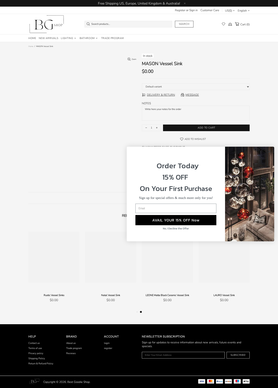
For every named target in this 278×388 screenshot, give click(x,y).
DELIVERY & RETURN (161, 95)
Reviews (71, 353)
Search (184, 24)
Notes (146, 103)
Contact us (34, 343)
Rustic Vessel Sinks (54, 295)
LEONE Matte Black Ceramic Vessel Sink (167, 295)
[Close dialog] (269, 151)
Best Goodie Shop (46, 24)
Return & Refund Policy (40, 363)
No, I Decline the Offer (176, 229)
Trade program (74, 348)
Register (180, 10)
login (106, 343)
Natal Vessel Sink (110, 295)
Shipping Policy (36, 358)
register (108, 348)
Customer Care (209, 10)
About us (71, 343)
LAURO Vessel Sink (224, 295)
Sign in (193, 10)
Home (30, 46)
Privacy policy (35, 353)
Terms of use (35, 348)
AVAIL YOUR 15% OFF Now (176, 220)
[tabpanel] (167, 267)
